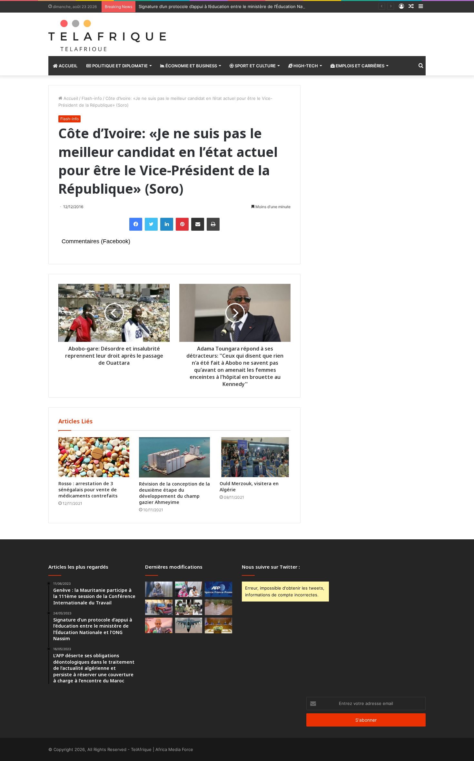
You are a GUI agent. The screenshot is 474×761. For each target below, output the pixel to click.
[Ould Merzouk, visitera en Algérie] (255, 457)
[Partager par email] (197, 224)
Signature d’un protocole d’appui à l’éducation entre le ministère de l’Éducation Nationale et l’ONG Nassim (244, 6)
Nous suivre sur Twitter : (271, 567)
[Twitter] (151, 224)
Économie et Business (190, 65)
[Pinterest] (182, 224)
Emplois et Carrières (359, 65)
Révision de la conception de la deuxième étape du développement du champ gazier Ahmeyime (174, 493)
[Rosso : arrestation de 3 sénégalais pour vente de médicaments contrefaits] (93, 457)
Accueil (67, 65)
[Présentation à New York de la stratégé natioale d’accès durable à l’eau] (159, 625)
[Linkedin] (166, 224)
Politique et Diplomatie (119, 65)
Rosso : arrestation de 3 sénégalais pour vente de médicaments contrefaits (87, 489)
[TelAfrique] (108, 34)
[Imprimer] (213, 224)
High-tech (305, 65)
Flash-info (92, 98)
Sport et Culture (255, 65)
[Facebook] (135, 224)
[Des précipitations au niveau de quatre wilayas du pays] (218, 607)
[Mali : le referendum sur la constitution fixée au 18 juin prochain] (188, 607)
